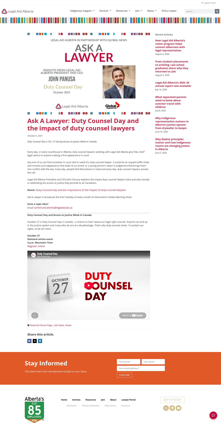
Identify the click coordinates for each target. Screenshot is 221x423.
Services (104, 10)
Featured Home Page (41, 325)
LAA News (59, 325)
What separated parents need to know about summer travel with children (170, 102)
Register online (36, 246)
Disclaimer (72, 405)
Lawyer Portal (128, 399)
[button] (29, 341)
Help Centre (110, 405)
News (68, 325)
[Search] (217, 11)
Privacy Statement (90, 405)
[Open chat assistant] (213, 415)
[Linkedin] (172, 408)
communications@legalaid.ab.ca (53, 207)
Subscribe (124, 375)
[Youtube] (178, 408)
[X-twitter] (166, 408)
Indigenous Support (81, 10)
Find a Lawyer (169, 10)
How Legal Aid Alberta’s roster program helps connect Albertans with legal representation (170, 45)
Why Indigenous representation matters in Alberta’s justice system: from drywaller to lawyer (172, 123)
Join (137, 10)
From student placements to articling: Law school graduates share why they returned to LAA (171, 66)
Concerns (125, 405)
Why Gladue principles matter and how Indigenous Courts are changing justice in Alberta (173, 144)
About (150, 10)
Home (64, 399)
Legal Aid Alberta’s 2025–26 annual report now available (173, 84)
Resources (122, 10)
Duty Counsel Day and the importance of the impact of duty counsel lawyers (81, 190)
